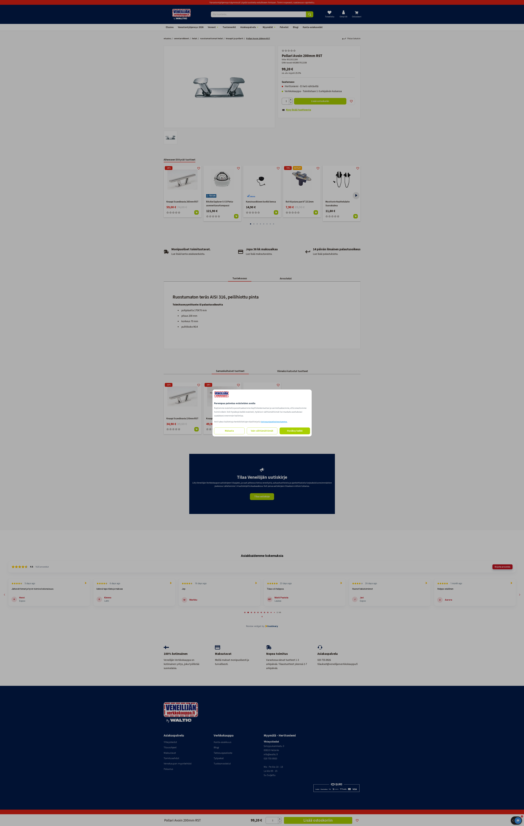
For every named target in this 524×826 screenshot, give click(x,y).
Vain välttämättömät (262, 431)
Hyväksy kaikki (295, 431)
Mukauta (229, 431)
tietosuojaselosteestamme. (274, 421)
